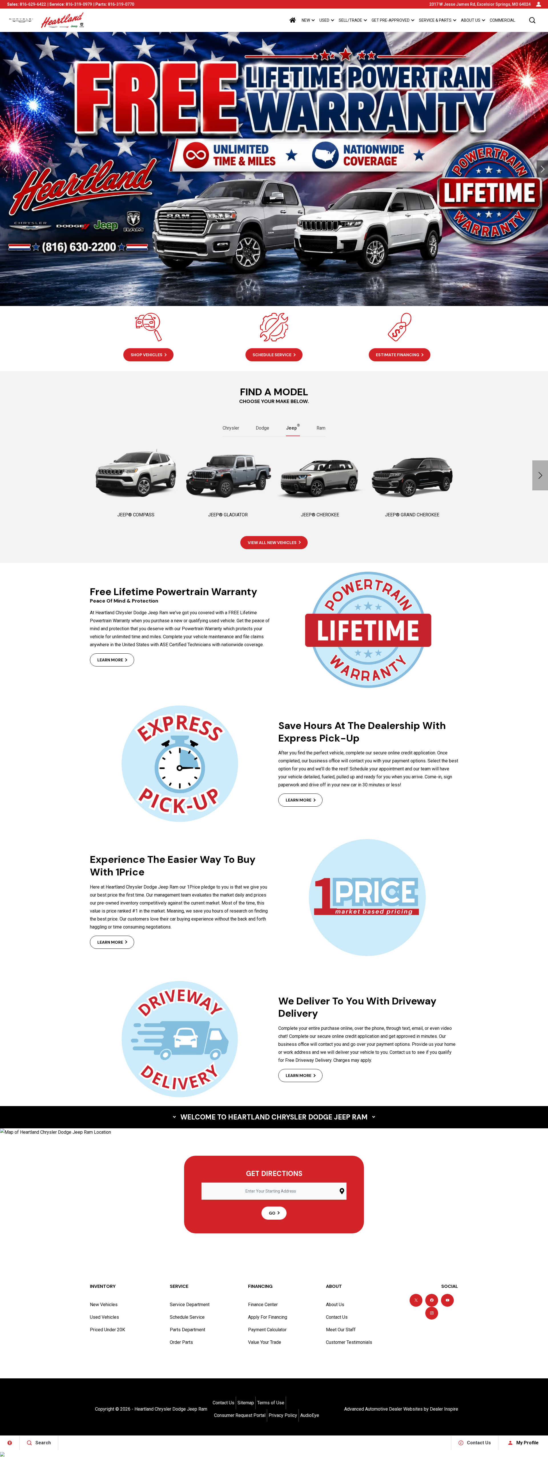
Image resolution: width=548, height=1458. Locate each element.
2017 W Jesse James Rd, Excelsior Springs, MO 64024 (480, 4)
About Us (470, 20)
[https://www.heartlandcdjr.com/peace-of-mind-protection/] (274, 169)
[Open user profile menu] (538, 4)
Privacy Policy (283, 1415)
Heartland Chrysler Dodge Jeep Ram (170, 1409)
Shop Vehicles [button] (146, 354)
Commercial (502, 20)
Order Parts (181, 1342)
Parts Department (187, 1329)
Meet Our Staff (341, 1329)
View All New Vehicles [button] (272, 542)
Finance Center (263, 1304)
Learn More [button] (110, 659)
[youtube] (447, 1300)
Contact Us (337, 1317)
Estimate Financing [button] (397, 354)
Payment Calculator (267, 1329)
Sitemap (245, 1402)
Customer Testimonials (349, 1342)
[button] (532, 20)
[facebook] (431, 1300)
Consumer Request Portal (239, 1415)
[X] (416, 1300)
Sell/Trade (350, 20)
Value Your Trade (264, 1342)
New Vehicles (104, 1304)
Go (272, 1213)
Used (324, 20)
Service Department (189, 1304)
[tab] (231, 428)
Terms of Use (270, 1402)
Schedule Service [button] (272, 354)
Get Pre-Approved (391, 20)
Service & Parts (435, 20)
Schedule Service (187, 1317)
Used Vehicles (104, 1317)
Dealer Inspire (444, 1409)
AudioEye (309, 1415)
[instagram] (431, 1313)
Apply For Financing (267, 1317)
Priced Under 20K (107, 1329)
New (306, 20)
